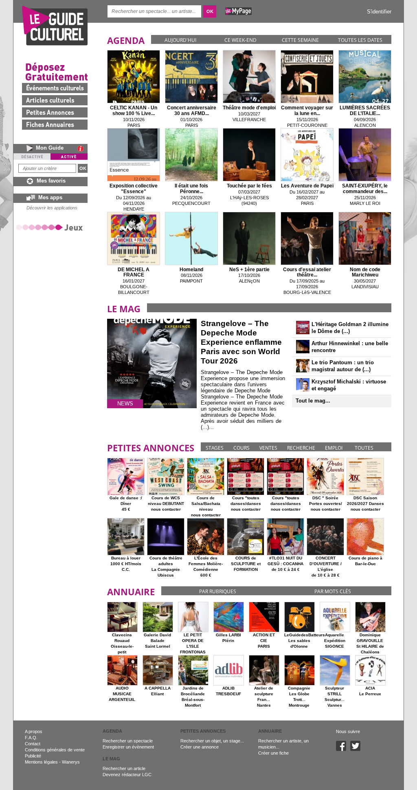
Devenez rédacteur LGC (127, 774)
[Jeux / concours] (50, 227)
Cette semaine (300, 40)
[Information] (82, 148)
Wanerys (71, 762)
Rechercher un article (124, 768)
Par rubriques (217, 591)
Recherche (301, 447)
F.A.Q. (31, 737)
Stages (215, 447)
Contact (32, 743)
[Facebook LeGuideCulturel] (343, 749)
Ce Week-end (240, 40)
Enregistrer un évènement (128, 746)
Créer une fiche (273, 753)
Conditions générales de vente (55, 749)
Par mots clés (332, 591)
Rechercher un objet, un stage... (212, 740)
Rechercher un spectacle (128, 740)
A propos (33, 731)
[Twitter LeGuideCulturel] (357, 749)
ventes (268, 447)
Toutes (364, 447)
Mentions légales (41, 762)
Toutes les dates (360, 40)
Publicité (33, 755)
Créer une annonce (199, 746)
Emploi (333, 447)
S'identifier (379, 12)
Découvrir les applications (51, 207)
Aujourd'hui (180, 40)
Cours (241, 447)
